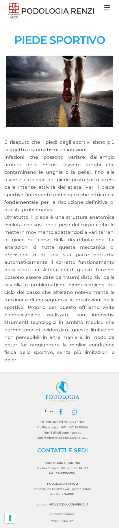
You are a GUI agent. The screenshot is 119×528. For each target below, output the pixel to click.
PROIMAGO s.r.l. (75, 438)
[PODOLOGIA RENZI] (51, 16)
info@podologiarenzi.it (68, 504)
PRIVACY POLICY (62, 514)
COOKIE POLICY (62, 521)
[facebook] (61, 411)
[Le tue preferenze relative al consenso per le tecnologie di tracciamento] (10, 517)
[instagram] (73, 411)
